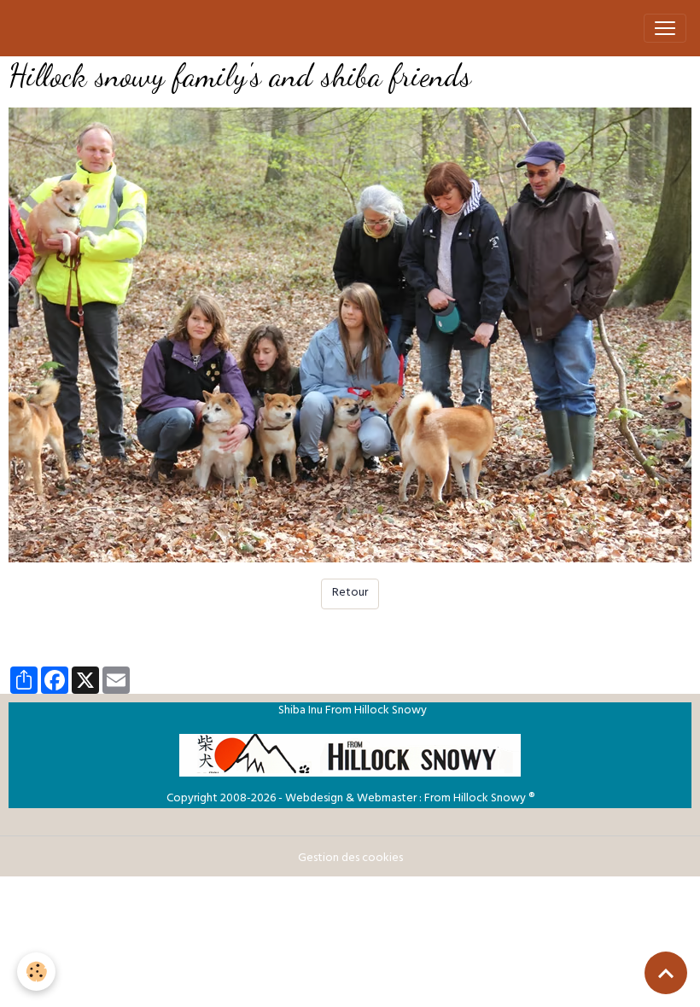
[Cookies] (36, 971)
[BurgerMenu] (665, 28)
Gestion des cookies (350, 859)
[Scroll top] (666, 973)
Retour (350, 593)
